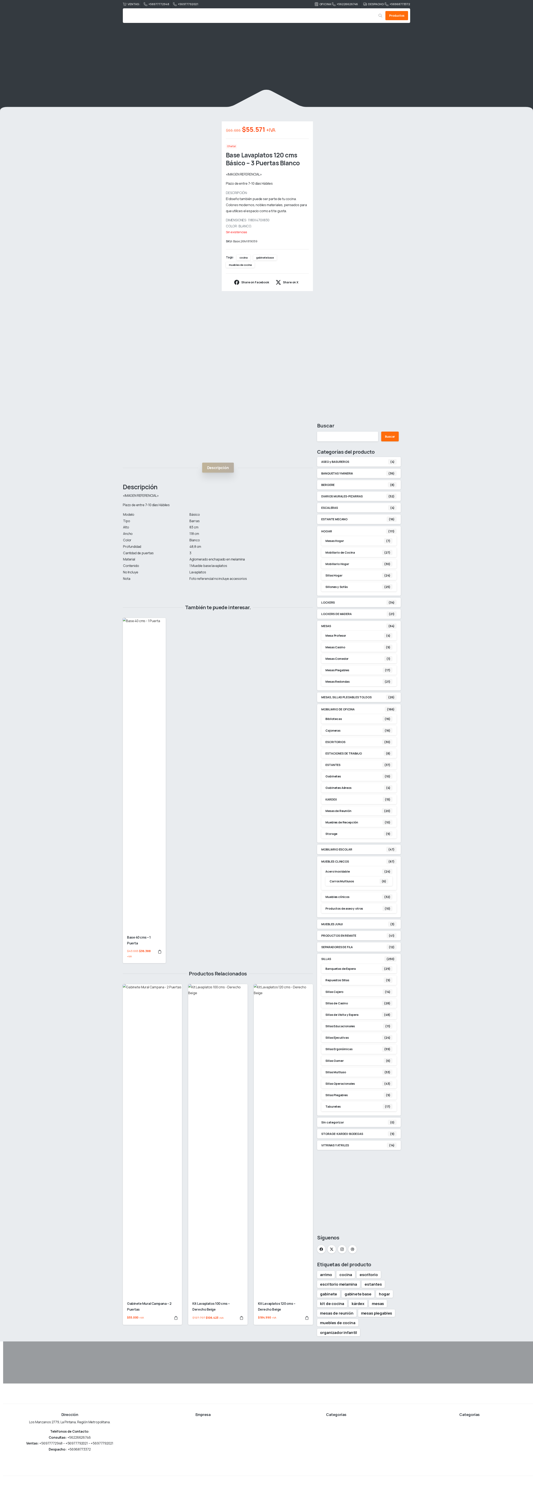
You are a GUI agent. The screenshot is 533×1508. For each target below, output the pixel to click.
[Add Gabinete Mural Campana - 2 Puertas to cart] (176, 1318)
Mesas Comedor (337, 659)
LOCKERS (328, 603)
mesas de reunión (336, 1313)
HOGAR (226, 72)
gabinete (328, 1294)
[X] (332, 1249)
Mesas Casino (335, 647)
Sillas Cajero (334, 992)
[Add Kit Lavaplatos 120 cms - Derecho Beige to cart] (307, 1318)
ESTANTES (332, 765)
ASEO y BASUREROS (335, 462)
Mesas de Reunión (338, 811)
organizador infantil (338, 1332)
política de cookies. (302, 1502)
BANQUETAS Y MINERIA (337, 473)
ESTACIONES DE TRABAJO (343, 754)
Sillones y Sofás (336, 587)
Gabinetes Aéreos (338, 788)
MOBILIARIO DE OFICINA (338, 709)
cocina (243, 257)
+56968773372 (400, 4)
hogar (384, 1294)
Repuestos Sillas (337, 980)
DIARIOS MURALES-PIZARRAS (341, 496)
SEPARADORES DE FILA (337, 947)
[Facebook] (321, 1249)
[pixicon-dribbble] (528, 1491)
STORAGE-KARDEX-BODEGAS (342, 1134)
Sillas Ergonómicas (338, 1049)
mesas (378, 1303)
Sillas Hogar (333, 575)
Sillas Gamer (334, 1061)
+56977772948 (158, 4)
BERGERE (328, 485)
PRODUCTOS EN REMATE (338, 936)
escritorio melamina (338, 1284)
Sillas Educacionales (340, 1026)
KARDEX (331, 799)
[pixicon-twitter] (509, 1491)
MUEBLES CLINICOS (335, 861)
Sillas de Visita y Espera (342, 1015)
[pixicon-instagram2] (518, 1491)
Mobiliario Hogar (337, 564)
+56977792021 (188, 4)
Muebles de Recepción (341, 822)
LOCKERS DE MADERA (336, 614)
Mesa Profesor (335, 636)
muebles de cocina (240, 265)
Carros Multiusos (342, 881)
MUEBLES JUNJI (332, 924)
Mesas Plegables (337, 670)
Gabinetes (333, 776)
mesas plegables (376, 1313)
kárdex (358, 1303)
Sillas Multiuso (335, 1072)
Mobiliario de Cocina (340, 552)
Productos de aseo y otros (344, 908)
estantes (373, 1284)
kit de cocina (332, 1303)
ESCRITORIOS (335, 742)
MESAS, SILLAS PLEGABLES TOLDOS (346, 697)
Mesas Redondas (337, 682)
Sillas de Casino (336, 1003)
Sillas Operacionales (340, 1084)
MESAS (326, 626)
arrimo (326, 1274)
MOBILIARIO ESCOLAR (336, 850)
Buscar (325, 425)
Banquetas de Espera (340, 969)
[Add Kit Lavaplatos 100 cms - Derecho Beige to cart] (241, 1318)
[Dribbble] (352, 1249)
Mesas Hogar (334, 541)
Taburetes (333, 1107)
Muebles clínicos (337, 897)
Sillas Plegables (336, 1095)
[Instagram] (342, 1249)
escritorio (369, 1274)
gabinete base (265, 257)
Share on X (290, 282)
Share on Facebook (255, 282)
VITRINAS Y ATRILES (335, 1145)
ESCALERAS (329, 508)
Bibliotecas (333, 719)
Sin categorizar (332, 1122)
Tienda (209, 72)
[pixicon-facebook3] (499, 1491)
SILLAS (326, 959)
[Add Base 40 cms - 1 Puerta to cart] (160, 953)
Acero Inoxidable (337, 872)
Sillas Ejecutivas (337, 1038)
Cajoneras (332, 730)
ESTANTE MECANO (334, 519)
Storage (331, 834)
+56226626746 (347, 4)
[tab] (218, 468)
